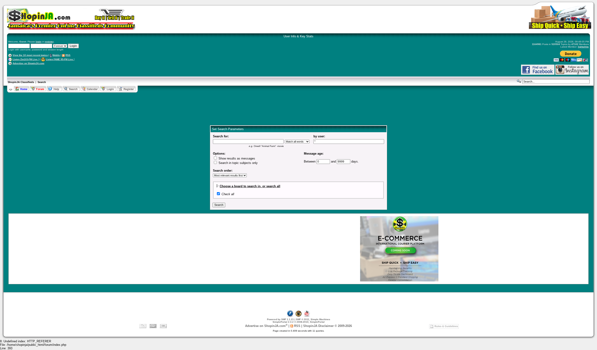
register (49, 41)
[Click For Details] (399, 280)
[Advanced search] (519, 81)
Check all (228, 194)
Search (42, 82)
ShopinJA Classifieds (21, 82)
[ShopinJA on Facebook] (290, 316)
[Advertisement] (62, 69)
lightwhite (583, 46)
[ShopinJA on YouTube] (307, 316)
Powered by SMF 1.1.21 (280, 319)
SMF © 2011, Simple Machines (313, 319)
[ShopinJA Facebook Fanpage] (538, 74)
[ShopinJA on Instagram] (572, 74)
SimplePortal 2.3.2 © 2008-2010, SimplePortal (299, 322)
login (38, 41)
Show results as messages (236, 158)
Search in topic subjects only (238, 163)
